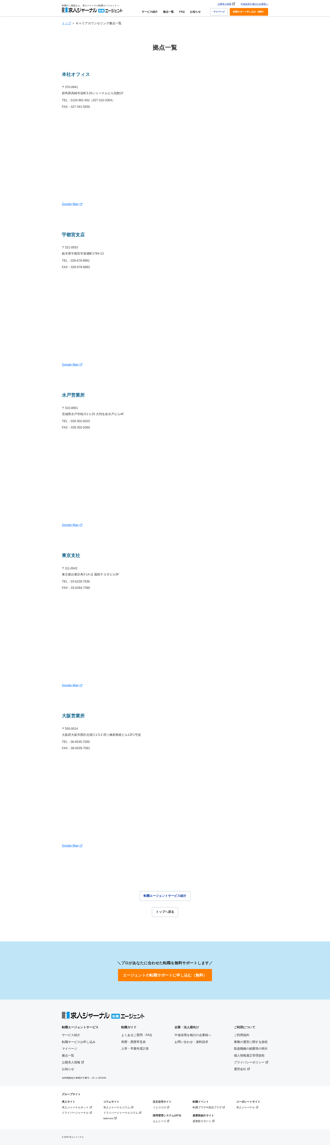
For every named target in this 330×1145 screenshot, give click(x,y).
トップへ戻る (165, 911)
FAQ (182, 11)
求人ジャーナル (245, 1107)
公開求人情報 (224, 4)
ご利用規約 (241, 1035)
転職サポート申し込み (249, 11)
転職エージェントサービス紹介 (165, 895)
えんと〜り (159, 1121)
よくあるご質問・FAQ (136, 1035)
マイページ (219, 11)
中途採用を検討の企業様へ (254, 4)
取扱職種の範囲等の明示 (251, 1048)
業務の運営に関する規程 (251, 1042)
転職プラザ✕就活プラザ (207, 1107)
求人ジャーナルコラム (116, 1107)
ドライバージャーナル (75, 1112)
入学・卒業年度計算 (135, 1048)
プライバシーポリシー (249, 1062)
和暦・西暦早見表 (133, 1042)
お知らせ (195, 11)
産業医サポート (202, 1121)
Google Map (70, 204)
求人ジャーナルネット (75, 1107)
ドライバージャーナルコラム (120, 1112)
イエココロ (159, 1107)
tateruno (108, 1118)
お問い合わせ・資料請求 (191, 1042)
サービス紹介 (150, 11)
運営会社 (240, 1069)
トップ (66, 23)
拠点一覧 (168, 11)
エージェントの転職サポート (165, 975)
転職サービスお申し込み (78, 1042)
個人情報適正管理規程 (249, 1055)
